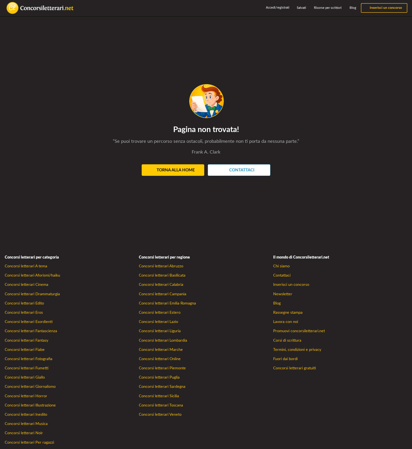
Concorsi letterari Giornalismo (30, 386)
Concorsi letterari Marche (161, 350)
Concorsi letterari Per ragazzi (29, 442)
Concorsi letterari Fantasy (26, 340)
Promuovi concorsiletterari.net (299, 331)
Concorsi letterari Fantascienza (31, 331)
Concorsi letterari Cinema (26, 284)
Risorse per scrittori (327, 7)
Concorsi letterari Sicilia (159, 396)
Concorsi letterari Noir (24, 433)
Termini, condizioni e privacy (297, 350)
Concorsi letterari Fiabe (25, 350)
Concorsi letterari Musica (26, 424)
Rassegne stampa (288, 312)
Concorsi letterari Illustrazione (30, 405)
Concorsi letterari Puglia (159, 377)
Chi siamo (281, 266)
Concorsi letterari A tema (26, 266)
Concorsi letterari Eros (24, 312)
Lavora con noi (285, 322)
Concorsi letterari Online (160, 359)
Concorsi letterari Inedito (26, 414)
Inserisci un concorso (385, 7)
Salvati (301, 7)
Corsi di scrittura (287, 340)
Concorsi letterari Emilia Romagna (167, 303)
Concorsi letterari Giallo (25, 377)
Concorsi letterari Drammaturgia (32, 294)
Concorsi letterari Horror (26, 396)
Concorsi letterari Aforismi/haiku (32, 275)
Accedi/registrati (277, 7)
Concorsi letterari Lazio (158, 322)
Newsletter (282, 294)
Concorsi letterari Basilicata (162, 275)
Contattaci (282, 275)
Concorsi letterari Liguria (160, 331)
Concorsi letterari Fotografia (28, 359)
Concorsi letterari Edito (24, 303)
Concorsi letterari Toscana (161, 405)
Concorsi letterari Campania (162, 294)
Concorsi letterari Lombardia (163, 340)
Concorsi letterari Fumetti (26, 368)
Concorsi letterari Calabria (161, 284)
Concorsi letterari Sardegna (162, 386)
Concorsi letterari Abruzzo (161, 266)
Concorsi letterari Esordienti (29, 322)
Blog (352, 7)
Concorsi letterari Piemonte (162, 368)
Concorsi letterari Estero (159, 312)
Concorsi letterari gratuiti (294, 368)
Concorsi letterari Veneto (160, 414)
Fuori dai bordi (285, 359)
